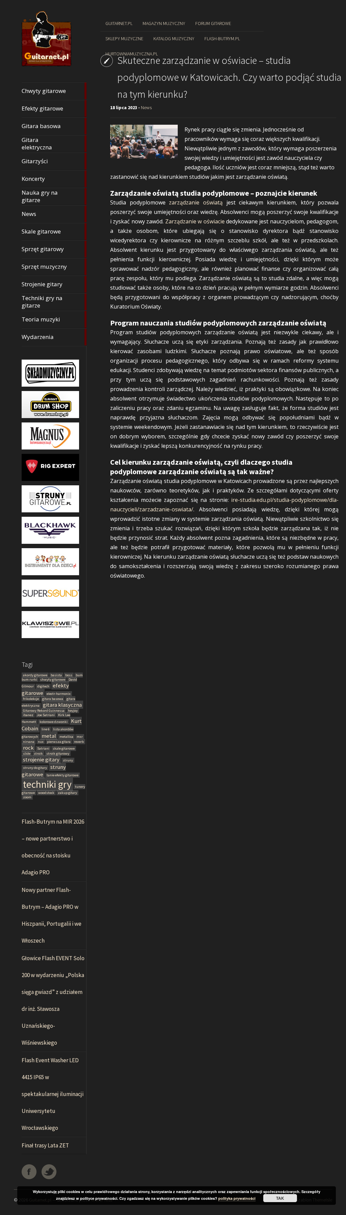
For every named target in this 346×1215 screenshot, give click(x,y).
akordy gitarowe (35, 675)
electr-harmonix (59, 693)
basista (56, 675)
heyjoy (73, 710)
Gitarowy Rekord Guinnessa (44, 710)
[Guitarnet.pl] (47, 66)
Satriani (43, 748)
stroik (38, 753)
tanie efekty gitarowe (62, 775)
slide (26, 753)
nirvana (28, 741)
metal (49, 735)
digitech (43, 686)
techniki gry (47, 784)
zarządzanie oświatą (196, 202)
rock (28, 747)
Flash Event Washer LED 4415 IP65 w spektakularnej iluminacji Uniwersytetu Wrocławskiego (52, 1094)
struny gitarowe (44, 770)
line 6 (46, 729)
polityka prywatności (236, 1198)
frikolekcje (31, 699)
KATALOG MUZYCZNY (173, 38)
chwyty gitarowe (53, 679)
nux (41, 741)
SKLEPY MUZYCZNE (124, 38)
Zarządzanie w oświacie (195, 221)
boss (68, 675)
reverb (79, 741)
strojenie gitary (41, 759)
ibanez (28, 715)
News (146, 107)
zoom (27, 797)
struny (68, 760)
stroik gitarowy (57, 753)
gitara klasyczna (62, 704)
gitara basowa (52, 699)
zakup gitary (67, 793)
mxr (80, 736)
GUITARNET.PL (118, 23)
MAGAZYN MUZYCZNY (164, 23)
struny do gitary (35, 768)
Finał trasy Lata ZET (45, 1145)
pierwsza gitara (59, 741)
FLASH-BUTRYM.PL (222, 38)
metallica (66, 736)
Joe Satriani (46, 715)
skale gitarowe (64, 748)
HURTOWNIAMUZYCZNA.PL (131, 54)
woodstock (46, 793)
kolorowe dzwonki (54, 722)
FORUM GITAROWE (213, 23)
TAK (280, 1198)
